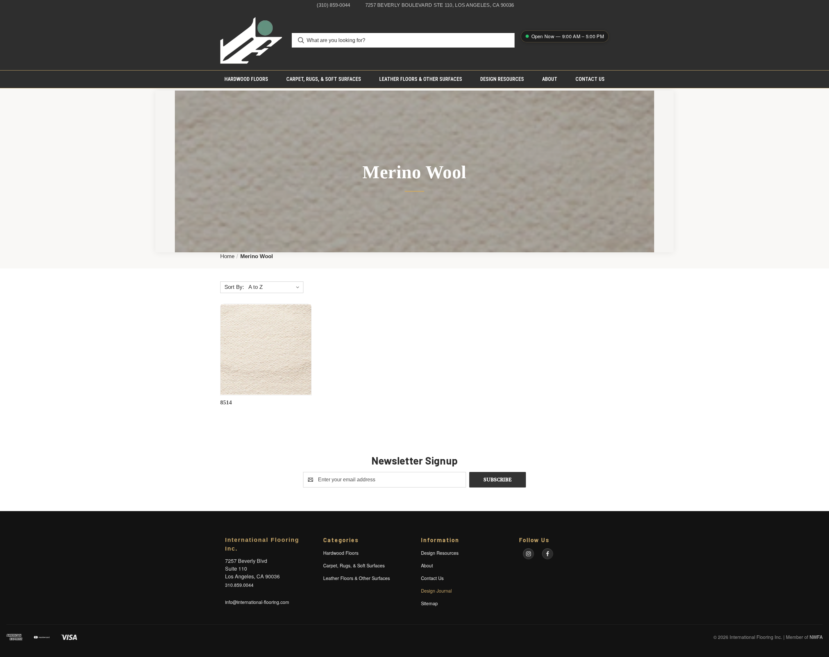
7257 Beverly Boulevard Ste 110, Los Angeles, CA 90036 (439, 5)
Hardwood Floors (246, 79)
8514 (226, 402)
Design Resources (502, 79)
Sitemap (429, 603)
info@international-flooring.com (257, 602)
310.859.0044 (239, 585)
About (549, 79)
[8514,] (266, 349)
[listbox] (275, 287)
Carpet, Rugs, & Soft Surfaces (323, 79)
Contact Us (590, 79)
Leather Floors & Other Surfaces (420, 79)
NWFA (816, 637)
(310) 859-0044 (333, 5)
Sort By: (234, 287)
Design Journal (436, 590)
